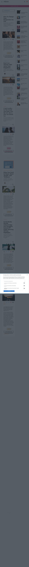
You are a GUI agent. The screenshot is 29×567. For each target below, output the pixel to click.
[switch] (24, 283)
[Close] (27, 275)
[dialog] (14, 283)
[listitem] (14, 281)
